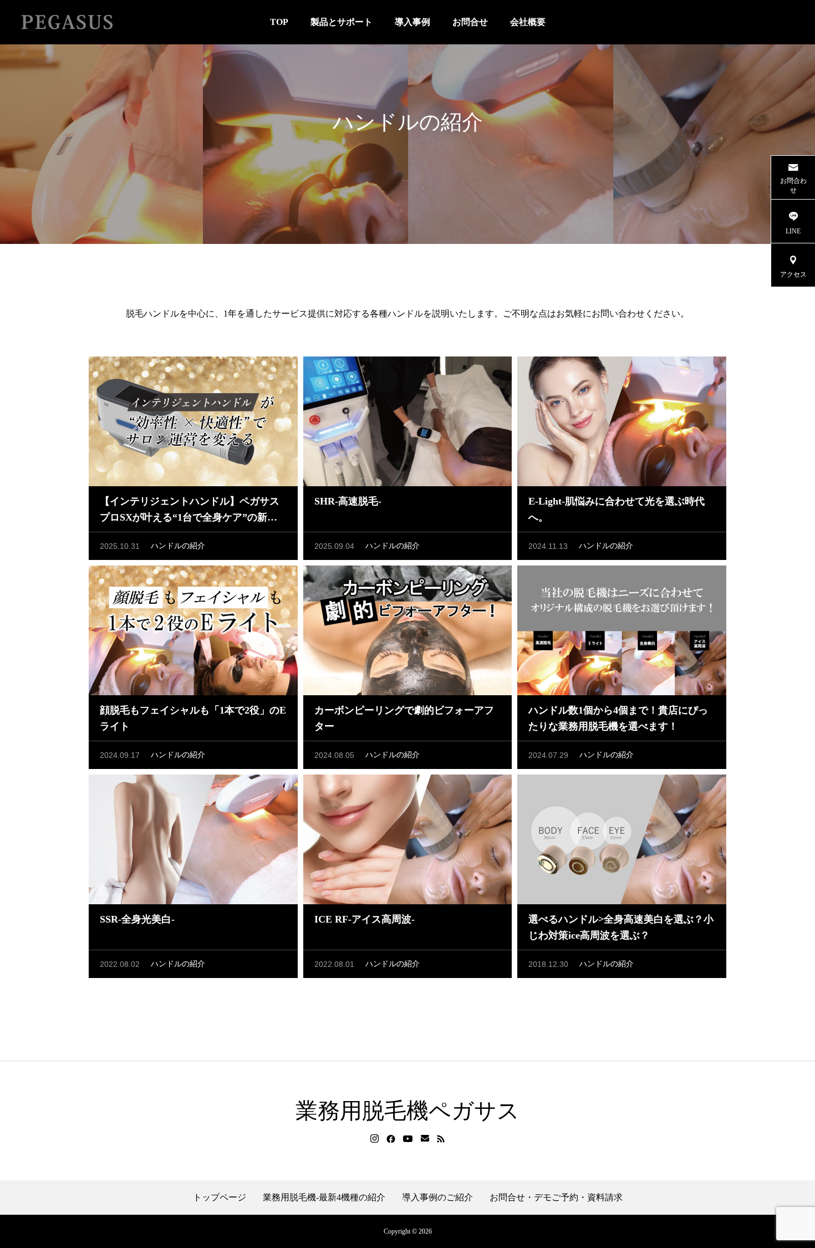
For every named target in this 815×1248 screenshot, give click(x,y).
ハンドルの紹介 (178, 546)
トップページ (219, 1197)
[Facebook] (390, 1138)
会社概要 (528, 22)
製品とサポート (341, 22)
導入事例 (412, 22)
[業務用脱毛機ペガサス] (66, 22)
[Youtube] (408, 1138)
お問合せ (470, 22)
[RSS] (441, 1138)
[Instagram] (374, 1138)
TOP (279, 22)
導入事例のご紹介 (437, 1197)
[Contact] (425, 1138)
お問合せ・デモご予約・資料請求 (556, 1197)
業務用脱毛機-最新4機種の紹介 (324, 1197)
